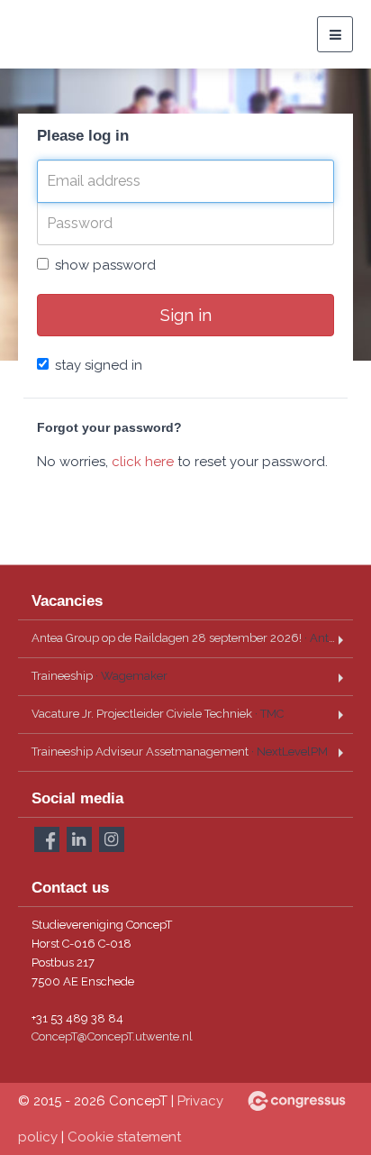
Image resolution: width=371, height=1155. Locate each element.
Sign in (186, 315)
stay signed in (98, 365)
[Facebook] (46, 839)
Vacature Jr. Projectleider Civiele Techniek (158, 713)
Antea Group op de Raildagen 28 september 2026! (192, 638)
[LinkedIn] (79, 839)
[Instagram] (111, 839)
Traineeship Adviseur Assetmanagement (180, 751)
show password (105, 265)
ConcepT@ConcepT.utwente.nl (112, 1036)
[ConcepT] (63, 34)
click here (143, 462)
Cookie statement (124, 1137)
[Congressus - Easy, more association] (296, 1101)
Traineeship (99, 676)
